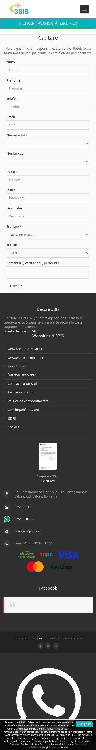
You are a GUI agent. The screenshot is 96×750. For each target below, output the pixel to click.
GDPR (12, 418)
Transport (14, 226)
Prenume (13, 80)
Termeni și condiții (21, 392)
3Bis (40, 638)
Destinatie (14, 208)
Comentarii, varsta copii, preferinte (33, 263)
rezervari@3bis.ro (28, 531)
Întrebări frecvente (22, 375)
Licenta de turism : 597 (20, 331)
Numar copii (16, 153)
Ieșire (11, 190)
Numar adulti (17, 135)
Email (11, 117)
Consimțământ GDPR (23, 410)
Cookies (13, 427)
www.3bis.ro (17, 366)
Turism (12, 245)
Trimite (16, 285)
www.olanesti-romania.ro (26, 357)
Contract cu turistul (22, 383)
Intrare (12, 172)
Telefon (12, 98)
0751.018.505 (24, 519)
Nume (11, 62)
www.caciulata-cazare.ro (26, 349)
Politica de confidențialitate (28, 401)
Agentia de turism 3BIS (34, 605)
